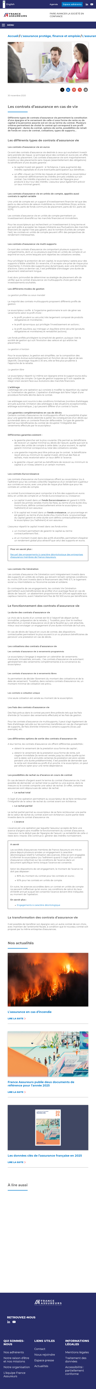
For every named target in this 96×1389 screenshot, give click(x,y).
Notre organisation (17, 1367)
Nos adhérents (14, 1352)
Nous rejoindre (44, 1354)
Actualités (41, 1366)
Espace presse (44, 1360)
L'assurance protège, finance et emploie (50, 36)
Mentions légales (77, 1352)
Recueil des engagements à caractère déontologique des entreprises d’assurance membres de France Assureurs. (46, 555)
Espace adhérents (72, 4)
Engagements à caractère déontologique (38, 905)
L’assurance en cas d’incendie (30, 1012)
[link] (86, 4)
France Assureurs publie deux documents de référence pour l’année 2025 (41, 1083)
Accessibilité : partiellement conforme (74, 1370)
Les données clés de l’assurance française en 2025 (45, 1155)
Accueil (13, 36)
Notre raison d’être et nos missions (16, 1359)
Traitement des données (75, 1359)
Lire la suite (15, 1018)
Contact (39, 1349)
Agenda (54, 4)
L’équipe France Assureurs (14, 1374)
